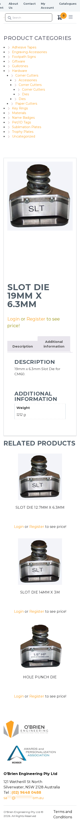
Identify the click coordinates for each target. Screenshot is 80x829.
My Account (47, 5)
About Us (13, 5)
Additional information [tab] (54, 344)
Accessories (28, 80)
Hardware (19, 71)
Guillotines (20, 66)
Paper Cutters (26, 104)
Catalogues (67, 3)
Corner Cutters (26, 75)
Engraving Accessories (29, 52)
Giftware (18, 61)
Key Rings (20, 108)
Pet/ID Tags (21, 122)
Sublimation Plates (26, 127)
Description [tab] (22, 346)
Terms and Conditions (62, 814)
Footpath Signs (24, 57)
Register (35, 319)
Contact (29, 3)
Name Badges (23, 118)
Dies (25, 94)
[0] (60, 17)
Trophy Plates (22, 132)
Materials (19, 113)
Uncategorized (23, 136)
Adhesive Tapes (24, 47)
